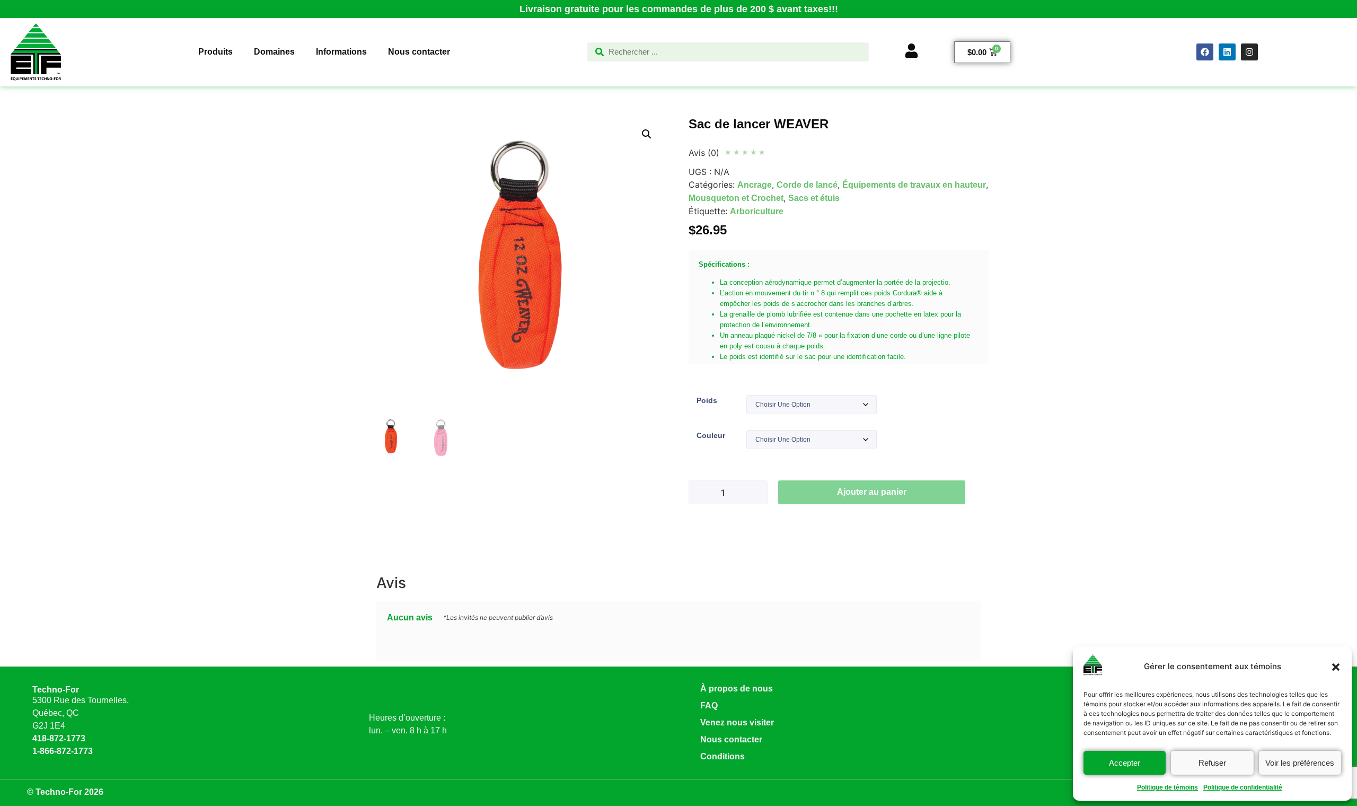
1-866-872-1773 (62, 751)
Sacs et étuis (814, 198)
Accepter (1124, 762)
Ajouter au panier (871, 491)
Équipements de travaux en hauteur (914, 184)
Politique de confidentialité (1242, 787)
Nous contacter (731, 739)
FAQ (709, 705)
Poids (707, 400)
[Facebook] (1204, 51)
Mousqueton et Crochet (736, 198)
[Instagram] (1249, 51)
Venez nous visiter (737, 722)
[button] (1335, 667)
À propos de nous (736, 688)
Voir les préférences (1299, 762)
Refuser (1212, 762)
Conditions (722, 756)
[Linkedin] (1227, 51)
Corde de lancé (807, 184)
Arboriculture (756, 211)
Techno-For (55, 689)
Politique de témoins (1167, 787)
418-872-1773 (58, 738)
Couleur (711, 435)
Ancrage (754, 184)
